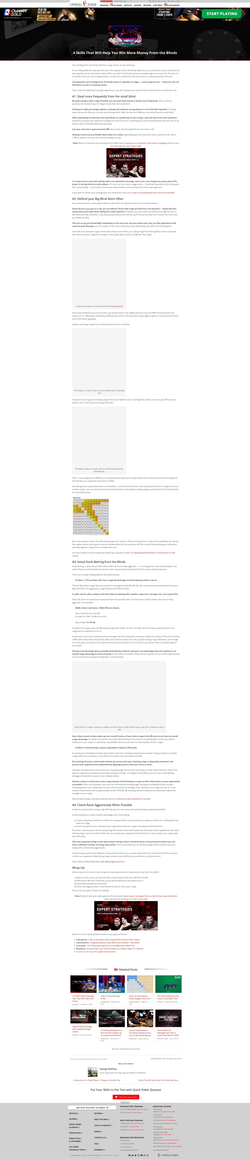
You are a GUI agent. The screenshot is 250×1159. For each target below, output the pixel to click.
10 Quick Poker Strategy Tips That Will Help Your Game (83, 998)
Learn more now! (133, 146)
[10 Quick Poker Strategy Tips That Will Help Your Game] (83, 984)
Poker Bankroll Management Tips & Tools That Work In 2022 (168, 1033)
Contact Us (99, 1137)
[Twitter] (135, 1155)
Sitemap (85, 1155)
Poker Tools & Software (75, 1140)
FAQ (159, 1)
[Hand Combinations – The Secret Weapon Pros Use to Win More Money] (140, 1018)
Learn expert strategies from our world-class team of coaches (150, 896)
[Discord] (132, 1155)
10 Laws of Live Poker (127, 1144)
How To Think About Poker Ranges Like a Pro (140, 997)
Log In (173, 1)
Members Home (106, 1)
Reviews (98, 1113)
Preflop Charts (125, 1140)
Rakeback (98, 1150)
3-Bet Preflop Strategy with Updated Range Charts (82, 1029)
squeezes (92, 319)
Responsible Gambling (95, 1155)
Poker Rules (75, 1133)
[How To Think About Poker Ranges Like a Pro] (140, 984)
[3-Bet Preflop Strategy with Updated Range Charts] (83, 1016)
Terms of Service (107, 1155)
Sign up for (92, 1107)
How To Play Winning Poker (110, 997)
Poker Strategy (167, 1059)
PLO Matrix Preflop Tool (161, 1150)
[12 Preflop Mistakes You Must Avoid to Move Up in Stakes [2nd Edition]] (112, 1018)
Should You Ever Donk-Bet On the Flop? (133, 799)
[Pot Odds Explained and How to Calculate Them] (168, 984)
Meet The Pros (101, 1119)
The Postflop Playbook (134, 1109)
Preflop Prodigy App (119, 1)
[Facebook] (129, 1155)
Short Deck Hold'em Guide (129, 1150)
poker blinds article (107, 951)
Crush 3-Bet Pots (126, 1147)
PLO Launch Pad (131, 1112)
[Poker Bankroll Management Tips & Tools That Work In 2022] (168, 1018)
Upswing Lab (117, 306)
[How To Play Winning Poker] (112, 984)
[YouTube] (142, 1155)
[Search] (150, 1)
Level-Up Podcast (102, 1125)
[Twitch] (145, 1155)
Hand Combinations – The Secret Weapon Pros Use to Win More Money (140, 1033)
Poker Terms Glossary (75, 1125)
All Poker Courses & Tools (77, 1148)
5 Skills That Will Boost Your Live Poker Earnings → (159, 1080)
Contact (164, 1)
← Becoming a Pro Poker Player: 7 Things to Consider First (96, 1080)
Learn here (98, 861)
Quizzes (72, 1119)
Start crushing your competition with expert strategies (143, 143)
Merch (154, 1)
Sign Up (178, 1)
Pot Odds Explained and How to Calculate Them (168, 997)
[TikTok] (148, 1155)
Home (72, 1059)
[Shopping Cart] (168, 1)
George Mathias (156, 1059)
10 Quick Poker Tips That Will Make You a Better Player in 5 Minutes (114, 948)
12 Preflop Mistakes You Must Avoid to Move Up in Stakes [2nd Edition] (111, 1033)
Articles (73, 1113)
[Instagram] (139, 1155)
